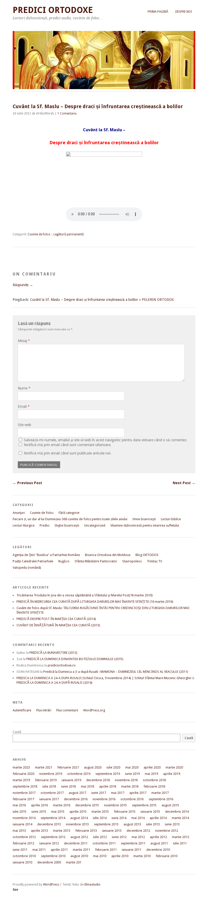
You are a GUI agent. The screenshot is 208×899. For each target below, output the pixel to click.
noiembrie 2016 (104, 799)
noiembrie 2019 (50, 774)
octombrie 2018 (154, 780)
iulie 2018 (49, 786)
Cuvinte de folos (39, 234)
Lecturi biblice (171, 519)
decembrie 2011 (76, 843)
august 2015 (170, 805)
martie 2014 (180, 818)
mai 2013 (19, 830)
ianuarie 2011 (131, 850)
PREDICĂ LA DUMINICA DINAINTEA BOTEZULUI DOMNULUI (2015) (74, 659)
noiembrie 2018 (126, 780)
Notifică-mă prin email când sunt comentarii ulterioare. (67, 445)
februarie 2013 (86, 830)
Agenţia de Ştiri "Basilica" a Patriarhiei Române (46, 555)
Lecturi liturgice (23, 525)
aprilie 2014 (158, 818)
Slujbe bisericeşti (67, 525)
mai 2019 (151, 774)
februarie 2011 (106, 850)
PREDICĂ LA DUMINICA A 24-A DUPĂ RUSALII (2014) (54, 682)
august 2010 (79, 856)
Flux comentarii (67, 710)
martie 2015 (100, 811)
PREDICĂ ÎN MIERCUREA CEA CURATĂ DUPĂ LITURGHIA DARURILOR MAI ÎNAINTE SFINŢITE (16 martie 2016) (94, 601)
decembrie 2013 (49, 824)
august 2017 (77, 793)
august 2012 (79, 837)
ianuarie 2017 (49, 799)
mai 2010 (99, 856)
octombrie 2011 (104, 843)
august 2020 (92, 767)
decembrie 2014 (177, 811)
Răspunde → (23, 285)
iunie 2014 (119, 818)
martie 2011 (81, 850)
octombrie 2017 (52, 793)
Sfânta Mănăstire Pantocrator (96, 561)
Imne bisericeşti (144, 519)
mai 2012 (138, 837)
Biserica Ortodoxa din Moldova (107, 555)
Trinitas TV (154, 561)
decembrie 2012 (138, 830)
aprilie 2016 (39, 805)
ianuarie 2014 (22, 824)
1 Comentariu (67, 113)
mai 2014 (138, 818)
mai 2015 (57, 811)
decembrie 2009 (49, 862)
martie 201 (73, 862)
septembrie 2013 (106, 824)
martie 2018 (129, 786)
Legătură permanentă (69, 234)
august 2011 (159, 843)
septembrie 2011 (133, 843)
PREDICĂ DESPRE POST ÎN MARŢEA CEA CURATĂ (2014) (56, 619)
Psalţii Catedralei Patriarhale (33, 561)
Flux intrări (43, 710)
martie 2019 (21, 780)
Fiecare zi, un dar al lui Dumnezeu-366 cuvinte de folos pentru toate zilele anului (70, 519)
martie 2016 (61, 805)
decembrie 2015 (87, 805)
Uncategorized (94, 525)
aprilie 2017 (137, 793)
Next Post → (184, 483)
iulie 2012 (100, 837)
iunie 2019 (132, 774)
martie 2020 (174, 767)
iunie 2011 (20, 850)
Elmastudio (92, 884)
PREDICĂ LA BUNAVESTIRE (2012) (53, 653)
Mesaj (24, 341)
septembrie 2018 (25, 786)
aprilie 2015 (78, 811)
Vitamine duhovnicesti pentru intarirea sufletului (144, 525)
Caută (17, 732)
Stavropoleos (132, 561)
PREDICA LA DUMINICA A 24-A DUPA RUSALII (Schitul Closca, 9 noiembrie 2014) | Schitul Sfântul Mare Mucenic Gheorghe (103, 678)
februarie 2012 (23, 843)
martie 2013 (61, 830)
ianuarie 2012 (49, 843)
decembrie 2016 (76, 799)
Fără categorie (69, 513)
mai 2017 (117, 793)
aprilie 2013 (39, 830)
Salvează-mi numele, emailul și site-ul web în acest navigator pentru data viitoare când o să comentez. (105, 440)
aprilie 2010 (119, 856)
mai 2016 (19, 805)
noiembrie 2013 (77, 824)
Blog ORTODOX (146, 555)
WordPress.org (94, 710)
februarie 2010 (166, 856)
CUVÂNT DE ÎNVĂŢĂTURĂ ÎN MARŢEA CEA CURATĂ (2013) (58, 625)
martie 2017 (160, 793)
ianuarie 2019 (71, 780)
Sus (15, 889)
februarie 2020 (23, 774)
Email (24, 406)
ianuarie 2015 (150, 811)
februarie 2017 (23, 799)
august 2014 (79, 818)
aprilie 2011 (59, 850)
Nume (24, 388)
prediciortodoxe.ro (62, 665)
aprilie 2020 (152, 767)
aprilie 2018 (107, 786)
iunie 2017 (98, 793)
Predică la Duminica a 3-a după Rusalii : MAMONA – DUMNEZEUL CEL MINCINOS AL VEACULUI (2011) (115, 672)
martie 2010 (142, 856)
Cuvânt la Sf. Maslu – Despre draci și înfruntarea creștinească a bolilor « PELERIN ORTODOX (102, 300)
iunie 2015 (38, 811)
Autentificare (22, 710)
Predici (44, 525)
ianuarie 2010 (22, 862)
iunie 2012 (119, 837)
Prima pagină (158, 11)
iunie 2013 (172, 824)
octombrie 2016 (132, 799)
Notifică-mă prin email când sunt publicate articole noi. (67, 453)
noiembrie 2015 (115, 805)
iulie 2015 (19, 811)
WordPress (51, 884)
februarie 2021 (68, 767)
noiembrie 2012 (166, 830)
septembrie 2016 (161, 799)
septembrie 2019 (107, 774)
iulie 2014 (100, 818)
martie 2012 (180, 837)
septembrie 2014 (53, 818)
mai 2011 (39, 850)
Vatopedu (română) (27, 567)
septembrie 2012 (53, 837)
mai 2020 (131, 767)
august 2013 (132, 824)
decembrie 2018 (98, 780)
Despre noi (183, 11)
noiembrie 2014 (24, 818)
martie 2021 (43, 767)
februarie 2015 (124, 811)
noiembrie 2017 (24, 793)
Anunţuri (19, 513)
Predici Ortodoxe (53, 10)
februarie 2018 (154, 786)
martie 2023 (21, 767)
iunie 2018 (68, 786)
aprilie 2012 (158, 837)
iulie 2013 (153, 824)
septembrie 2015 (144, 805)
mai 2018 (87, 786)
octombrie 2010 (24, 856)
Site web (24, 425)
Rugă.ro (64, 561)
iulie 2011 (180, 843)
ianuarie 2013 (112, 830)
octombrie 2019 (78, 774)
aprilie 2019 (171, 774)
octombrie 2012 (24, 837)
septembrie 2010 (53, 856)
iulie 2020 (113, 767)
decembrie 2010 (158, 850)
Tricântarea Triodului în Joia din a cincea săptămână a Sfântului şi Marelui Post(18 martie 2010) (84, 595)
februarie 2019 (46, 780)
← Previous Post (27, 483)
